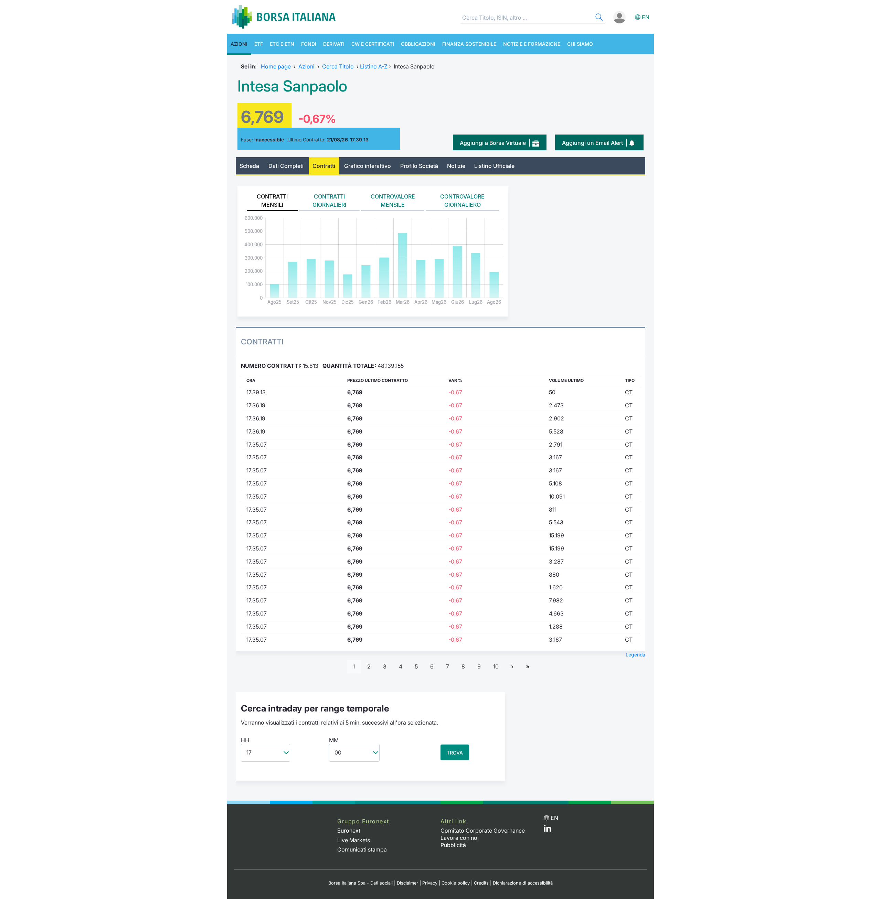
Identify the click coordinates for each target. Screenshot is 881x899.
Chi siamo (580, 44)
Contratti (323, 165)
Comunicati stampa (362, 849)
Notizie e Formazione (531, 44)
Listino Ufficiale (494, 165)
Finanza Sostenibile (469, 44)
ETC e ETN (282, 44)
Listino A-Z (374, 66)
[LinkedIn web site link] (547, 829)
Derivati (333, 44)
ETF (258, 44)
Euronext (348, 830)
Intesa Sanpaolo (292, 86)
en (645, 17)
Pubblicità (453, 845)
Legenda (635, 654)
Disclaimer (407, 883)
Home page (276, 66)
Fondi (308, 44)
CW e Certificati (372, 44)
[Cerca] (598, 18)
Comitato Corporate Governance (482, 830)
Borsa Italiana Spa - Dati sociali (360, 883)
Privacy (429, 883)
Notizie (456, 165)
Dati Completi (286, 165)
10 (496, 666)
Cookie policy (456, 883)
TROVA (455, 753)
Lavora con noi (459, 837)
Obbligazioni (418, 44)
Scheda (249, 165)
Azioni (239, 44)
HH (245, 740)
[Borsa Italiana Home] (284, 17)
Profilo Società (419, 165)
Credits (481, 883)
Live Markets (353, 840)
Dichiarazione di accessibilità (523, 883)
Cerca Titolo (338, 66)
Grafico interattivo (367, 165)
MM (334, 740)
